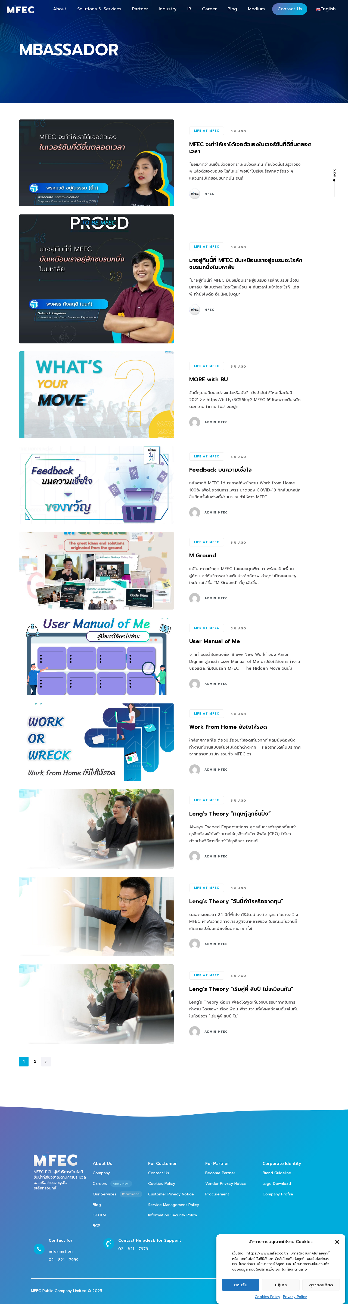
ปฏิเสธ (281, 1285)
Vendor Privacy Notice (225, 1183)
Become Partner (220, 1173)
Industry (167, 9)
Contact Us (290, 9)
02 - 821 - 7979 (133, 1249)
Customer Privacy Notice (171, 1194)
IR (189, 9)
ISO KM (99, 1215)
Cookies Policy (267, 1296)
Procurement (217, 1194)
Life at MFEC (206, 130)
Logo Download (277, 1183)
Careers (111, 1183)
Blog (232, 9)
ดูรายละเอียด (321, 1285)
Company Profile (278, 1194)
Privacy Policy (295, 1296)
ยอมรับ (240, 1285)
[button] (337, 1242)
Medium (256, 9)
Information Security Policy (172, 1215)
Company (101, 1173)
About (59, 9)
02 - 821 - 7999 (64, 1260)
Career (209, 9)
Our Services (116, 1194)
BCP (96, 1226)
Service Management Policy (173, 1205)
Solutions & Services (99, 9)
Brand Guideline (277, 1173)
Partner (140, 9)
